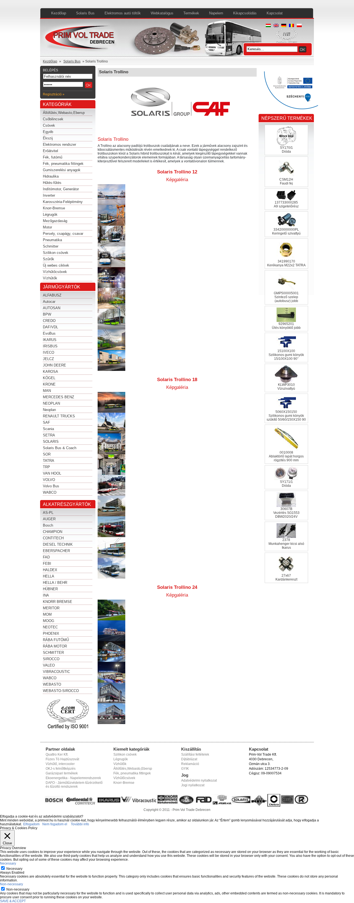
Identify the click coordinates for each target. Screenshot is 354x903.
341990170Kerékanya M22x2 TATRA (286, 263)
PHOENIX (51, 633)
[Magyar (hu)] (268, 26)
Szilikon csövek (55, 253)
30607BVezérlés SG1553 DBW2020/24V (286, 513)
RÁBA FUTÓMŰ (56, 640)
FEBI (47, 563)
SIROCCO (51, 659)
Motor (47, 227)
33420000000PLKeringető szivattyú (286, 231)
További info (80, 824)
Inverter (49, 195)
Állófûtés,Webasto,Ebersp (132, 769)
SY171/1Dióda (286, 484)
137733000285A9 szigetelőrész (286, 204)
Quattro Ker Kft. (57, 754)
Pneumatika (52, 240)
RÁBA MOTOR (55, 646)
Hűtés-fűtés (52, 183)
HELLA (48, 576)
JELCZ (48, 359)
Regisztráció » (53, 94)
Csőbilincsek (53, 119)
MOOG (48, 621)
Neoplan (49, 410)
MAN (47, 391)
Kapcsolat (275, 13)
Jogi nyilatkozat (192, 785)
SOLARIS (51, 441)
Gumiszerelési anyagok (61, 170)
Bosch (48, 525)
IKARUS (49, 340)
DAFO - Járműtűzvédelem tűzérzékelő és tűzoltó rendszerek (74, 785)
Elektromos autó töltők (123, 13)
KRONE (49, 384)
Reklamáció (190, 764)
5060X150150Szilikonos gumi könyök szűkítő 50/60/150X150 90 (286, 415)
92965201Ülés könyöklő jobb (286, 326)
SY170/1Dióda (286, 149)
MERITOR (51, 608)
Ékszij (48, 138)
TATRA (48, 461)
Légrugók (50, 214)
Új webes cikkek (56, 265)
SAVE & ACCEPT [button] (13, 901)
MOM (47, 614)
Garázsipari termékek (62, 773)
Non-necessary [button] (11, 884)
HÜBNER (50, 589)
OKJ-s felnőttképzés (61, 769)
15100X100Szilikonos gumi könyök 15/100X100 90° (286, 355)
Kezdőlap (58, 13)
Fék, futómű (52, 157)
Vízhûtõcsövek (124, 778)
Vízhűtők (50, 278)
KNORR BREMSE (57, 602)
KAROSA (50, 371)
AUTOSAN (51, 308)
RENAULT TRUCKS (59, 416)
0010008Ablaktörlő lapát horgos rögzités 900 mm (286, 456)
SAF (46, 422)
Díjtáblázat (189, 759)
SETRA (49, 435)
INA (46, 595)
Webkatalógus (162, 13)
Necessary (14, 869)
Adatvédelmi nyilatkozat (199, 780)
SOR (47, 454)
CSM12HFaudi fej (286, 181)
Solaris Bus (85, 13)
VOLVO (49, 480)
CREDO (49, 321)
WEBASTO (52, 684)
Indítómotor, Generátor (61, 189)
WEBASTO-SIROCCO (61, 691)
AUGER (49, 519)
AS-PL (48, 513)
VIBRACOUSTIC (56, 672)
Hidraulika (51, 176)
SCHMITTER (53, 652)
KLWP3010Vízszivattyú (286, 387)
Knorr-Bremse (54, 208)
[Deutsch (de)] (283, 26)
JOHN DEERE (54, 365)
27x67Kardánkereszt (286, 577)
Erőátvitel (50, 151)
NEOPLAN (51, 403)
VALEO (49, 665)
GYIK (185, 769)
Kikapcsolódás (245, 13)
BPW (47, 314)
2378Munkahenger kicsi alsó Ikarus (286, 544)
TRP (46, 467)
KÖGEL (49, 378)
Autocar (49, 302)
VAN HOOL (52, 473)
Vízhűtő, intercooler (60, 764)
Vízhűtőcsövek (55, 272)
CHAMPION (52, 532)
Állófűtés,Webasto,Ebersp (64, 113)
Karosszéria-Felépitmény (63, 202)
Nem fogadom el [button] (54, 824)
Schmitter (50, 246)
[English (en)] (276, 26)
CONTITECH (53, 538)
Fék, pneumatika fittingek (63, 164)
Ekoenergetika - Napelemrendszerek (73, 778)
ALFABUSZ (52, 295)
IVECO (48, 352)
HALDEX (50, 570)
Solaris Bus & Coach (59, 448)
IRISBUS (50, 346)
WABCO (49, 492)
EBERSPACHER (56, 551)
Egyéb (48, 132)
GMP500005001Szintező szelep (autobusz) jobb (286, 297)
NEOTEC (50, 627)
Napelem (216, 13)
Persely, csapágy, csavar (63, 233)
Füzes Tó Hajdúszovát (62, 759)
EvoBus (49, 333)
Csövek (49, 125)
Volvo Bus (51, 486)
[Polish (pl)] (299, 26)
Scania (48, 429)
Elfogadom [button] (31, 824)
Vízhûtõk (119, 764)
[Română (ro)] (291, 26)
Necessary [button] (8, 863)
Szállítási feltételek (195, 754)
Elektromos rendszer (59, 144)
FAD (46, 557)
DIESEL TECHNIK (58, 544)
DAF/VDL (50, 327)
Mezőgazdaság (55, 221)
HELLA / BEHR (55, 583)
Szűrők (48, 259)
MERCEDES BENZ (58, 397)
